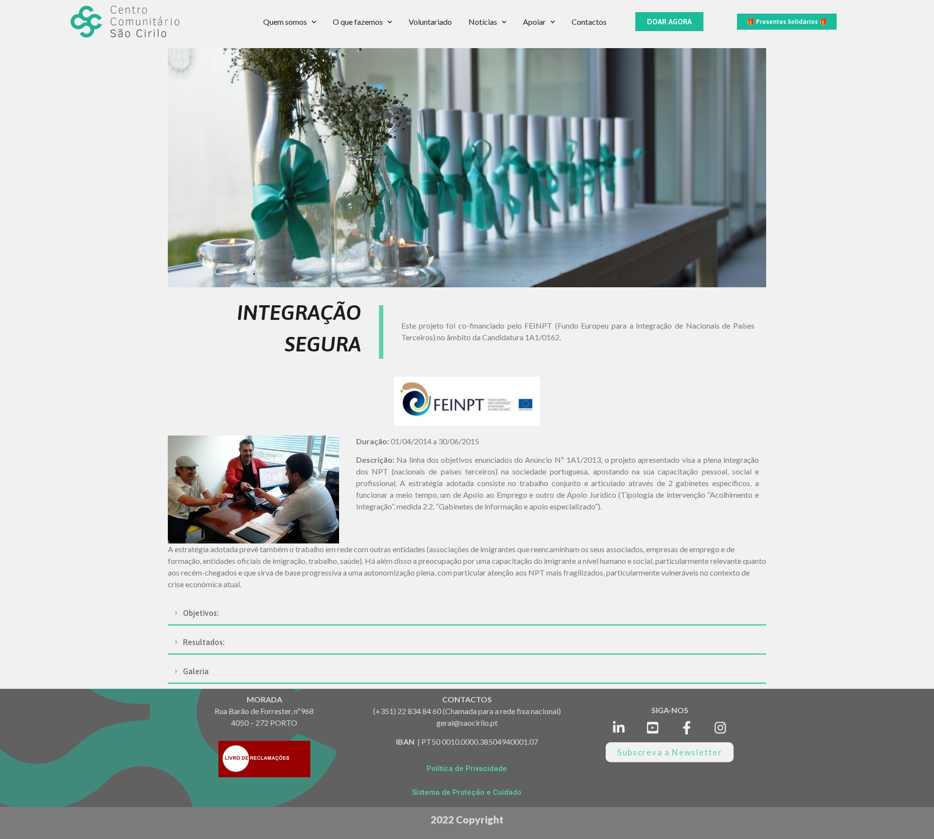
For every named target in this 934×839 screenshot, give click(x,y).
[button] (669, 21)
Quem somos (285, 21)
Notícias (482, 21)
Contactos (589, 21)
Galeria (196, 671)
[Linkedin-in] (619, 728)
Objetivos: (201, 613)
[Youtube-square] (652, 728)
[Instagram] (720, 728)
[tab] (467, 614)
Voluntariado (430, 21)
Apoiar (534, 21)
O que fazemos (358, 21)
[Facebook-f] (686, 728)
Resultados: (204, 642)
